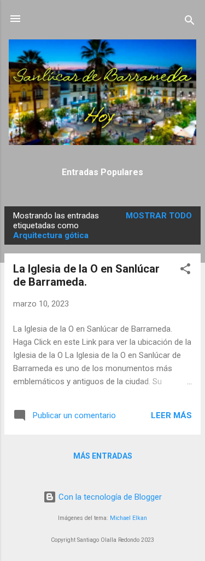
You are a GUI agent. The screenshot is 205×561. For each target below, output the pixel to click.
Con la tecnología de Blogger (109, 497)
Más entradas (102, 456)
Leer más (171, 415)
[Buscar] (189, 22)
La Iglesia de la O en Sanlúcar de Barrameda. (86, 275)
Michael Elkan (128, 518)
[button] (185, 270)
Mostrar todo (159, 216)
